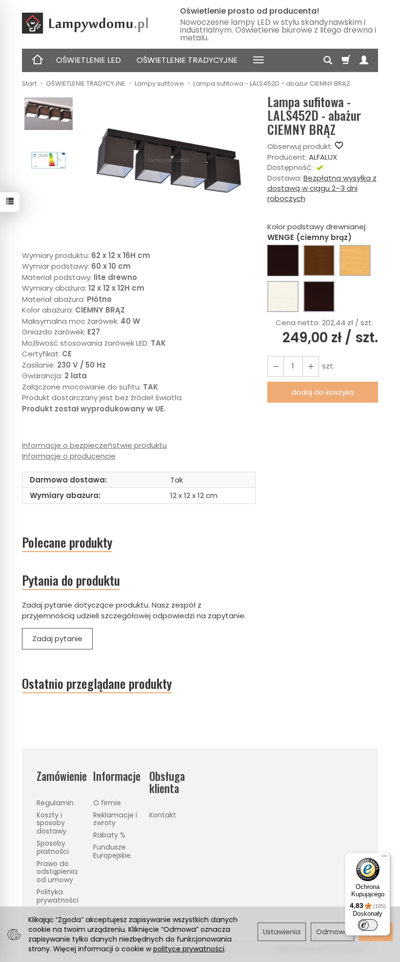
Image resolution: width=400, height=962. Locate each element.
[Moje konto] (364, 60)
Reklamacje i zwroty (115, 819)
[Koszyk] (346, 60)
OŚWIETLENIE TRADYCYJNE (187, 60)
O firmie (107, 803)
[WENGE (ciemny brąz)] (283, 260)
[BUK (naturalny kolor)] (355, 260)
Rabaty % (109, 835)
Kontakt (162, 815)
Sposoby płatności (53, 847)
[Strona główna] (93, 23)
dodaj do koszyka (322, 392)
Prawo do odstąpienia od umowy (57, 872)
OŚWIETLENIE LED (88, 60)
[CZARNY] (319, 296)
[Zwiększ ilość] (275, 366)
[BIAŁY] (283, 296)
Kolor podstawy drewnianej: (317, 232)
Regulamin (55, 803)
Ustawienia (281, 932)
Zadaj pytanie (57, 638)
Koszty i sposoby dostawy (51, 823)
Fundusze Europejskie (112, 851)
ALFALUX (323, 157)
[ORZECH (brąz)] (319, 260)
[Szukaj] (328, 60)
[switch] (368, 925)
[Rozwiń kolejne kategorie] (258, 60)
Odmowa (332, 932)
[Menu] (384, 858)
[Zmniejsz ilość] (310, 366)
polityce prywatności (188, 949)
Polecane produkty (67, 542)
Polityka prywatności (58, 896)
